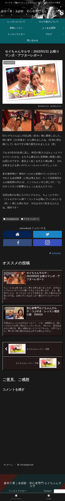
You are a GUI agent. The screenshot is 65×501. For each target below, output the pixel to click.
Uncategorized (12, 219)
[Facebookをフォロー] (17, 242)
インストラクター (17, 491)
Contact (47, 491)
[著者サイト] (17, 234)
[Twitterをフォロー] (47, 234)
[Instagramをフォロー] (47, 242)
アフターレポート (31, 219)
